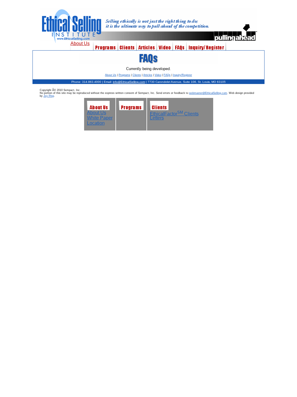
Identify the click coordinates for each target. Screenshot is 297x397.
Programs (124, 75)
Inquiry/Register (182, 75)
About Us (80, 43)
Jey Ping (49, 95)
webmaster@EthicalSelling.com (208, 93)
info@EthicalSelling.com (129, 81)
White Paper (100, 117)
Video (158, 75)
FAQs (167, 75)
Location (96, 123)
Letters (157, 117)
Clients (137, 75)
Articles (147, 75)
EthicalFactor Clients (174, 113)
